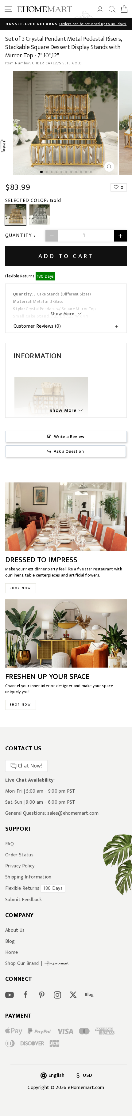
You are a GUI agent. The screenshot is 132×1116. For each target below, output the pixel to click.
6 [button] (66, 172)
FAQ (9, 844)
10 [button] (86, 172)
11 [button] (91, 172)
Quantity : (20, 235)
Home (11, 952)
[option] (66, 24)
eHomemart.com (86, 1088)
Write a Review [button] (69, 436)
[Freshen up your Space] (66, 633)
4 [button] (57, 172)
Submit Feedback (23, 900)
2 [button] (47, 172)
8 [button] (76, 172)
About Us (15, 930)
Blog (10, 941)
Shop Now (20, 588)
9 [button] (81, 172)
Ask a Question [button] (69, 451)
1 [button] (41, 172)
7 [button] (71, 172)
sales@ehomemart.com (72, 813)
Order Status (19, 855)
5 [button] (62, 172)
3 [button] (52, 172)
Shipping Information (28, 877)
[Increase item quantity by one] (120, 236)
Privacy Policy (20, 866)
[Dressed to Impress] (66, 516)
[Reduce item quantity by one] (51, 236)
